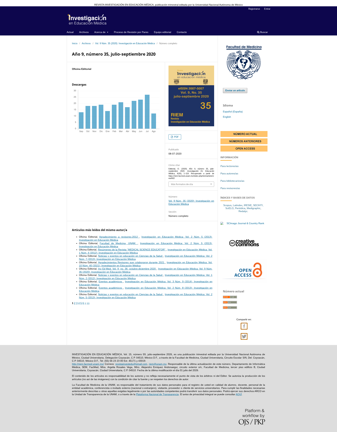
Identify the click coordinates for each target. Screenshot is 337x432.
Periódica (240, 208)
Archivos (84, 32)
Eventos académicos (111, 281)
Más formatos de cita (182, 184)
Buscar (263, 32)
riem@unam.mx (158, 364)
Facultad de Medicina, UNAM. (119, 243)
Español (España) (233, 111)
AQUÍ (239, 394)
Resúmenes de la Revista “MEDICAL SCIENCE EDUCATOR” (132, 249)
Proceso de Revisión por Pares (131, 32)
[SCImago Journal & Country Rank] (243, 223)
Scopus (227, 205)
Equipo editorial (162, 32)
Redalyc (243, 211)
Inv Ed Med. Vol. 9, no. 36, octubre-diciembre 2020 (127, 268)
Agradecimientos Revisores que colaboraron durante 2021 (131, 262)
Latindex (237, 205)
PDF (176, 137)
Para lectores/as (229, 166)
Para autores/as (229, 173)
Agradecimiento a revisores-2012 (119, 236)
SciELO (229, 208)
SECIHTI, (258, 205)
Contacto (182, 32)
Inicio (74, 43)
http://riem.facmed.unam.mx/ (88, 364)
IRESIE (248, 205)
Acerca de (100, 32)
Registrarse (254, 9)
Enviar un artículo (235, 90)
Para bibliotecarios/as (232, 180)
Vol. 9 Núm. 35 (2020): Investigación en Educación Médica (125, 43)
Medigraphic (253, 208)
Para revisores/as (230, 188)
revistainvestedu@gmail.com (131, 364)
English (227, 116)
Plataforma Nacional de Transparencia (157, 394)
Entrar (267, 9)
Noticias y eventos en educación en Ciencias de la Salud (130, 255)
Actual (70, 32)
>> (88, 303)
